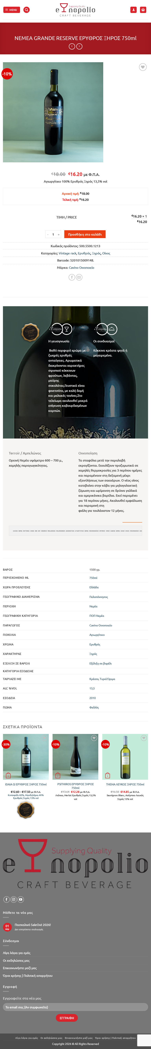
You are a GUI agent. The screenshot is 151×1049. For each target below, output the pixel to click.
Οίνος (106, 253)
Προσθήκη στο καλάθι (85, 234)
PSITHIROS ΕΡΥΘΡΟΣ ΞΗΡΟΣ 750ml (75, 785)
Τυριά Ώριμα (107, 679)
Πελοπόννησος (98, 597)
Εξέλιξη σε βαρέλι (100, 663)
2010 (92, 698)
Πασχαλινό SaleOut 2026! (33, 925)
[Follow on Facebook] (6, 899)
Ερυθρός (84, 253)
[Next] (148, 783)
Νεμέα (93, 606)
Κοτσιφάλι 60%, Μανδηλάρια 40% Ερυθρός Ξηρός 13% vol (26, 797)
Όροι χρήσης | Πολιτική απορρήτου (27, 975)
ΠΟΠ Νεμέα (96, 615)
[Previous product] (79, 46)
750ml (93, 577)
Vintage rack (67, 253)
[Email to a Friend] (79, 277)
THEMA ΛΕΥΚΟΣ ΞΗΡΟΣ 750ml (125, 784)
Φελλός (94, 707)
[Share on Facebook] (72, 277)
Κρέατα (94, 679)
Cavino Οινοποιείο (81, 267)
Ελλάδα (94, 587)
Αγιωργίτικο (97, 634)
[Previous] (3, 783)
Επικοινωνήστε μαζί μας (20, 968)
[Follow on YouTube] (20, 899)
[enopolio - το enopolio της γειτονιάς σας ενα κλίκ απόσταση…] (75, 10)
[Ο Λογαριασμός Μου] (133, 10)
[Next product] (72, 46)
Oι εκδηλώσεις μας (16, 960)
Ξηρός (96, 253)
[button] (11, 10)
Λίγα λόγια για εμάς (16, 953)
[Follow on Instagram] (13, 899)
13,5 (92, 688)
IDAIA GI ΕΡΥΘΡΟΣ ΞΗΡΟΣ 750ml (26, 784)
